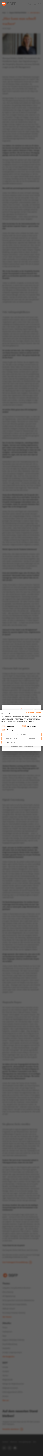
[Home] (9, 4)
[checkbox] (4, 726)
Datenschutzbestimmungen (33, 712)
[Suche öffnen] (30, 4)
